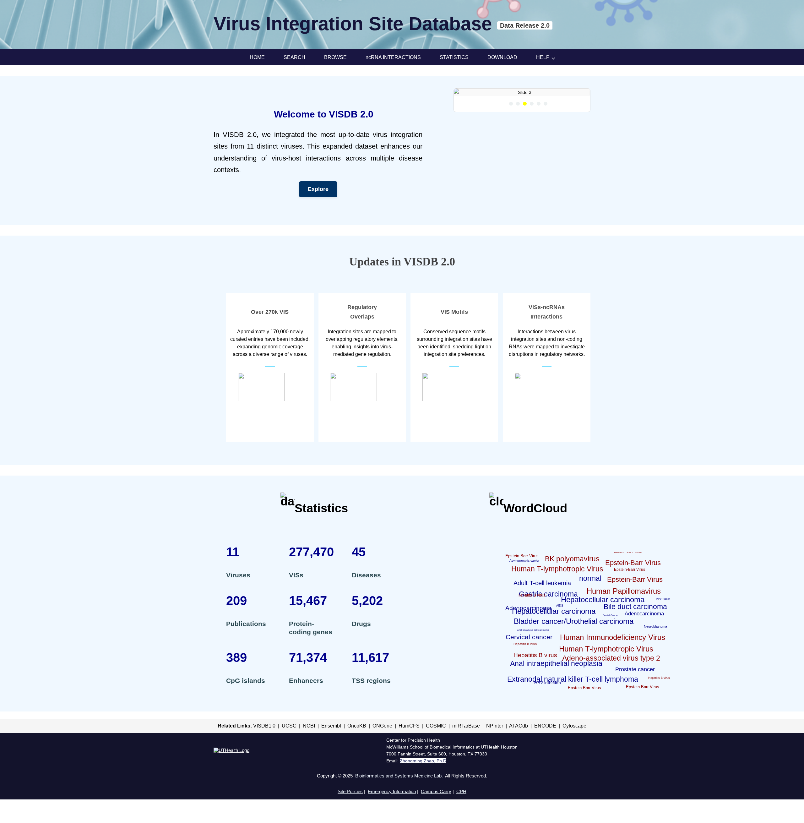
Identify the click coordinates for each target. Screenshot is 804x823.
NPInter (494, 725)
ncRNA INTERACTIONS (393, 57)
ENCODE (545, 725)
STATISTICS (454, 57)
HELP (543, 57)
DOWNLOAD (502, 57)
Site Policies (350, 791)
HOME (257, 57)
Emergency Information (392, 791)
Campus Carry (436, 791)
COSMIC (436, 725)
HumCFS (409, 725)
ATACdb (518, 725)
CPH (461, 791)
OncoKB (356, 725)
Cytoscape (574, 725)
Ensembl (331, 725)
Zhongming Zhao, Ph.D (423, 760)
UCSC (289, 725)
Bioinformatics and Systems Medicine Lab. (399, 775)
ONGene (382, 725)
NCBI (309, 725)
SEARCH (294, 57)
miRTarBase (466, 725)
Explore (318, 189)
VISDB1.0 (264, 725)
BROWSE (335, 57)
